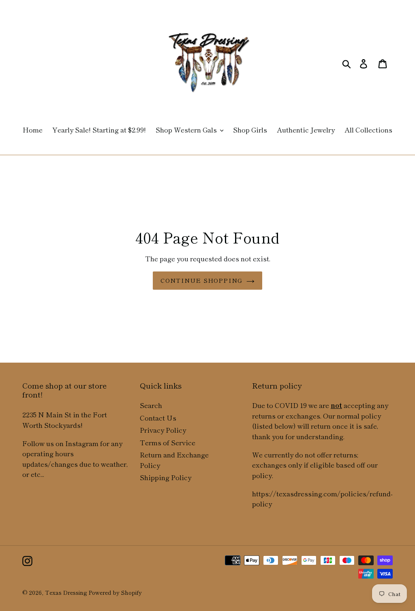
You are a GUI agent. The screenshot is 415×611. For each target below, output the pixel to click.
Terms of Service (167, 442)
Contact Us (158, 417)
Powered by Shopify (115, 592)
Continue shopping (201, 280)
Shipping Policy (165, 477)
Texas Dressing (66, 592)
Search (151, 405)
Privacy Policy (163, 430)
